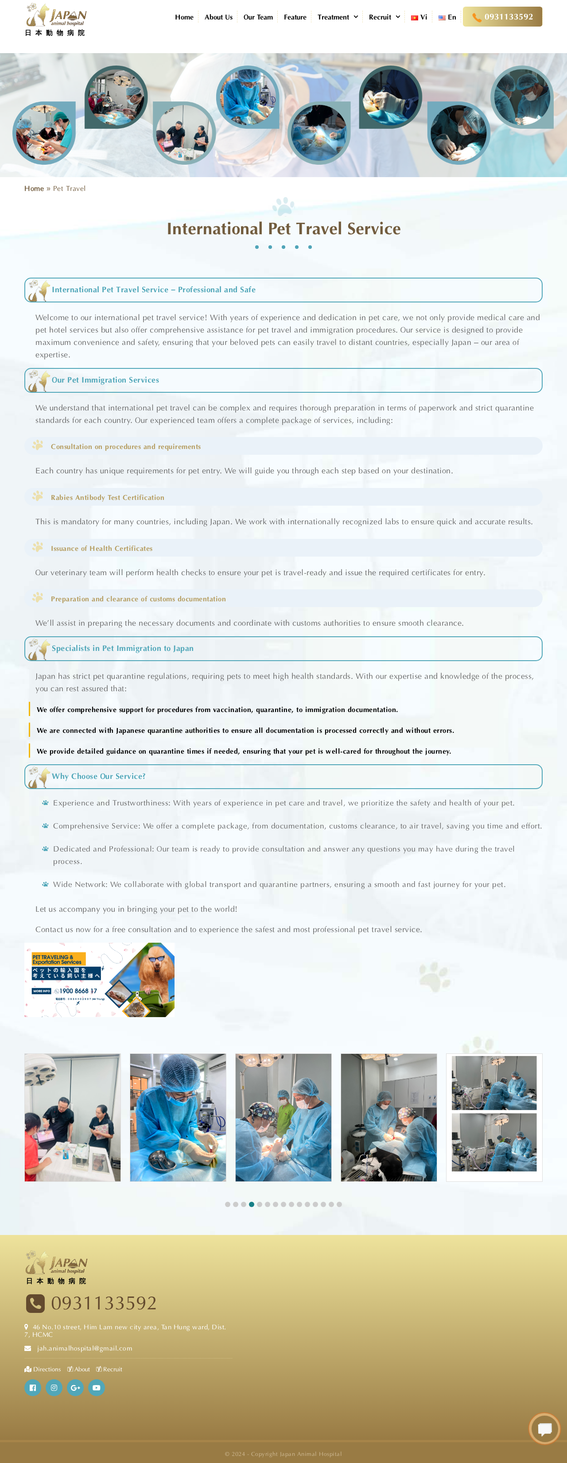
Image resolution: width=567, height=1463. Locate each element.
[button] (227, 1204)
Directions (47, 1368)
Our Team (258, 16)
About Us (219, 16)
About (81, 1368)
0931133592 (104, 1303)
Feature (295, 16)
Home (184, 16)
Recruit (380, 16)
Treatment (333, 16)
